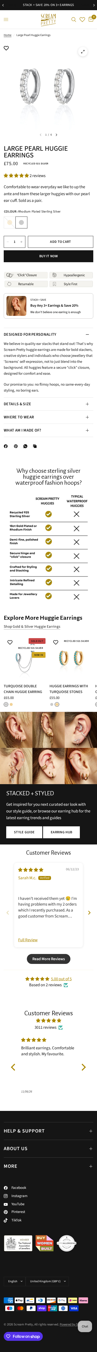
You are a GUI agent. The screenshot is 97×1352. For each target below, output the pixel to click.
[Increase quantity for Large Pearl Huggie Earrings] (21, 242)
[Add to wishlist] (6, 49)
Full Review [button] (28, 940)
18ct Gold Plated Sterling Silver (10, 222)
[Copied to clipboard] (36, 446)
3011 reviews (45, 1027)
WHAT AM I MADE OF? (22, 430)
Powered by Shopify (73, 1324)
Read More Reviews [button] (48, 959)
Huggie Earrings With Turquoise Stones (68, 689)
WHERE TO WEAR (19, 417)
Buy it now (48, 256)
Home (7, 35)
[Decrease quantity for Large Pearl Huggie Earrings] (7, 242)
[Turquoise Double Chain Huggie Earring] (26, 658)
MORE (10, 1166)
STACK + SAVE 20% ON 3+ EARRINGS (37, 5)
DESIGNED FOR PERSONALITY (30, 334)
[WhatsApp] (26, 446)
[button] (17, 176)
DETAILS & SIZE (17, 404)
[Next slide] (89, 912)
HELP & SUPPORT (24, 1131)
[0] (90, 19)
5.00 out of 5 (61, 979)
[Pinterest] (17, 446)
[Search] (74, 19)
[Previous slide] (8, 912)
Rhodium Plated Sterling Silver (21, 222)
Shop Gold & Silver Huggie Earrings (32, 626)
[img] (30, 870)
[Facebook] (7, 446)
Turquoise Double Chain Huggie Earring (23, 689)
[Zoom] (83, 51)
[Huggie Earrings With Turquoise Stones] (71, 658)
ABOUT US (16, 1148)
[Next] (56, 135)
